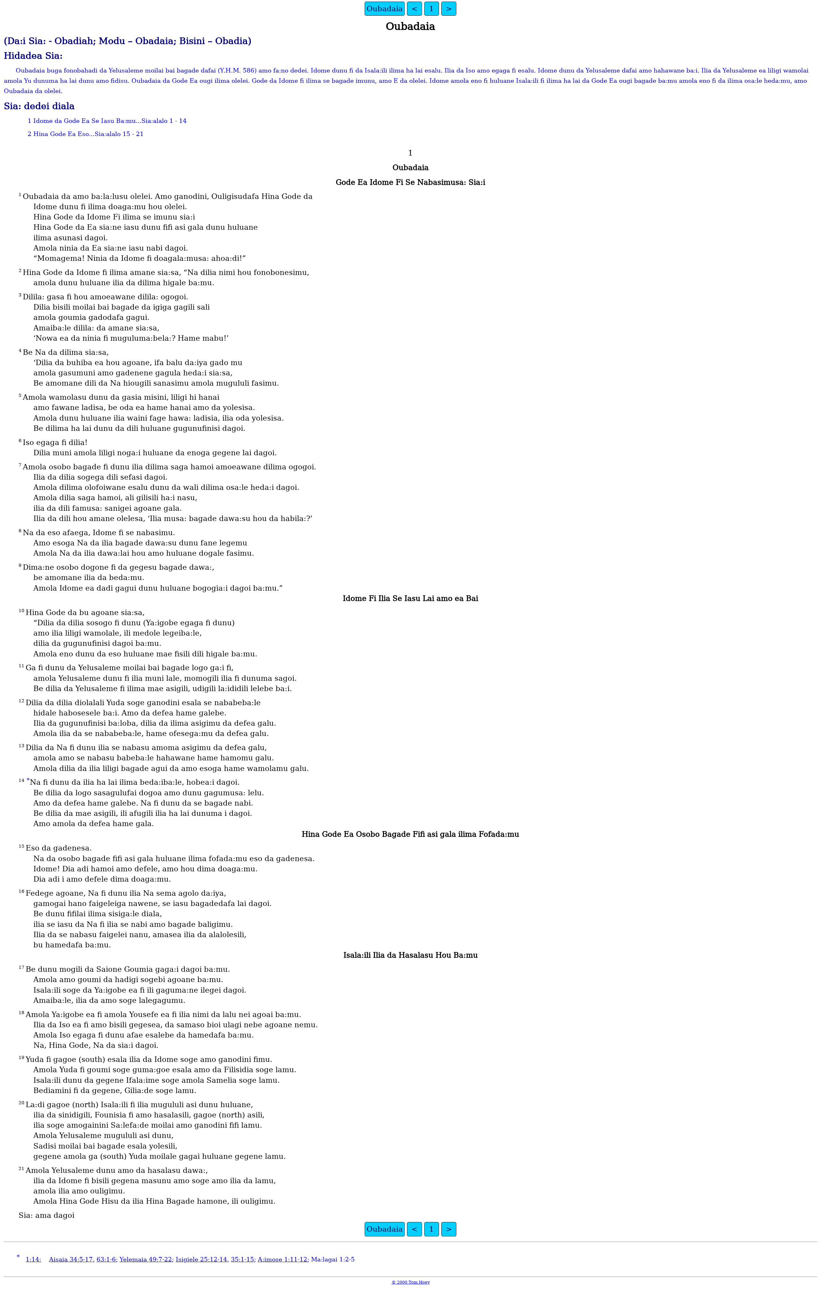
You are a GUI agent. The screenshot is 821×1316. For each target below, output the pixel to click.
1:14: (33, 1259)
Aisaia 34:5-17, (72, 1259)
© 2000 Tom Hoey (411, 1282)
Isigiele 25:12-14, (202, 1259)
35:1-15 (242, 1259)
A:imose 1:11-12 (282, 1259)
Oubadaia (385, 8)
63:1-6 (106, 1259)
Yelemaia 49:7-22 (146, 1259)
